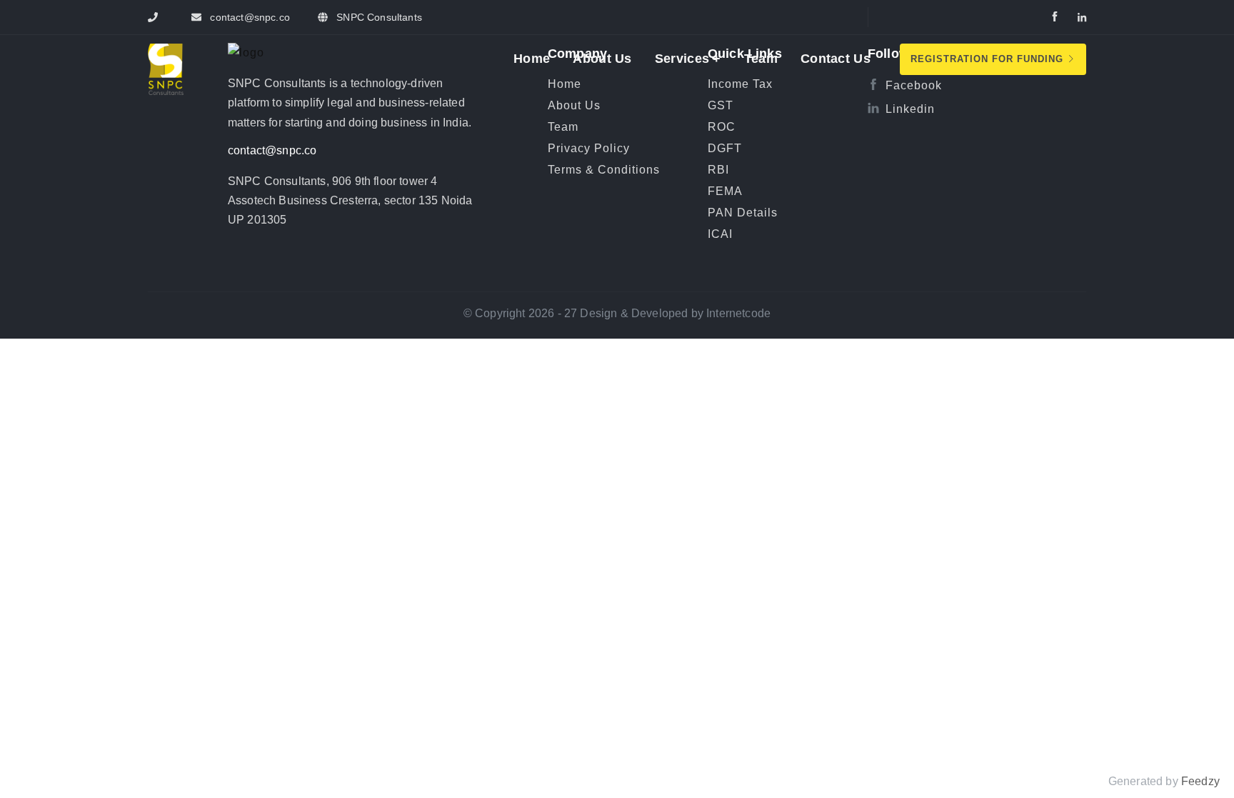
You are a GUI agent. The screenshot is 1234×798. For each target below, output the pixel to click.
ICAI (720, 234)
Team (761, 58)
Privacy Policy (589, 148)
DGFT (725, 148)
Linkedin (910, 109)
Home (531, 58)
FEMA (725, 191)
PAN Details (743, 212)
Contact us (836, 58)
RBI (718, 170)
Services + (688, 58)
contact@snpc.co (272, 150)
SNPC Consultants (377, 17)
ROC (722, 127)
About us (602, 58)
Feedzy (1200, 781)
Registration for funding (989, 59)
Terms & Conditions (604, 170)
